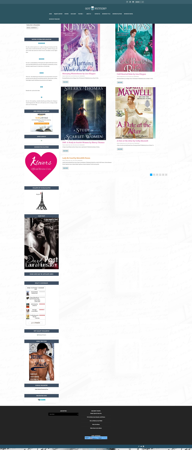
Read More (65, 82)
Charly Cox (35, 305)
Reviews (66, 14)
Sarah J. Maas (37, 301)
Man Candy (73, 14)
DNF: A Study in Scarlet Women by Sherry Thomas (83, 142)
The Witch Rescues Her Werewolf (34, 316)
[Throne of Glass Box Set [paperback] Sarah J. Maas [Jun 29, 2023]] (27, 299)
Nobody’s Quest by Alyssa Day (96, 413)
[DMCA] (41, 400)
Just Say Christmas (34, 291)
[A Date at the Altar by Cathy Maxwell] (135, 112)
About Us (88, 14)
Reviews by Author (117, 14)
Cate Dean (38, 318)
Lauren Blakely (35, 311)
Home (50, 14)
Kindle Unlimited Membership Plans (41, 389)
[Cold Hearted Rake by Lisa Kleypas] (135, 46)
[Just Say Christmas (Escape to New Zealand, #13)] (27, 295)
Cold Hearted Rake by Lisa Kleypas (131, 74)
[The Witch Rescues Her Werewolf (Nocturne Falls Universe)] (27, 318)
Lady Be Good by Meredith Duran (76, 158)
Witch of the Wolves (96, 424)
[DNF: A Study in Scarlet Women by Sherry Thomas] (83, 113)
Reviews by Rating (128, 14)
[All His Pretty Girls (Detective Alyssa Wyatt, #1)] (27, 307)
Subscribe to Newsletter (33, 25)
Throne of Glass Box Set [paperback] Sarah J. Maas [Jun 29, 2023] (35, 299)
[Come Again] (27, 313)
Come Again (34, 309)
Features (80, 14)
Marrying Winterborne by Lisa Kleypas (78, 73)
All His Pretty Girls (34, 304)
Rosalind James (35, 293)
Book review (77, 76)
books (76, 160)
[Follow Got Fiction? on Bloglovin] (41, 209)
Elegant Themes (55, 446)
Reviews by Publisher (54, 19)
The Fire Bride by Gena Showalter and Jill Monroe (96, 417)
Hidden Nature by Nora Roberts (96, 428)
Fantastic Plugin (107, 449)
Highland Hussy (68, 76)
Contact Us (97, 14)
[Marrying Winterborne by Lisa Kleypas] (80, 46)
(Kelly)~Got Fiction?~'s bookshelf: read (35, 288)
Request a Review (58, 14)
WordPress (65, 446)
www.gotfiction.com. (92, 449)
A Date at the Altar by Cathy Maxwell (132, 141)
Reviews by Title (106, 14)
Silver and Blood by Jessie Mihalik (96, 420)
